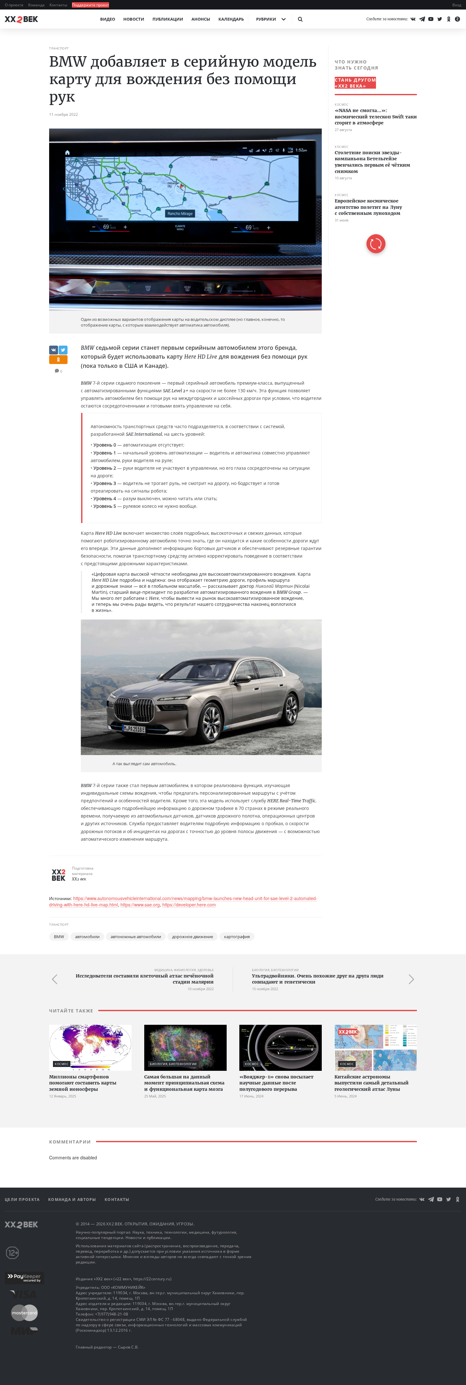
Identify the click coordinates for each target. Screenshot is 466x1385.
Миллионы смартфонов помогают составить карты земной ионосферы (82, 1083)
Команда (37, 5)
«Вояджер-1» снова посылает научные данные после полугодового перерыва (276, 1083)
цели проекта (23, 1199)
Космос (341, 105)
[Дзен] (457, 19)
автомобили (87, 936)
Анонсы (200, 19)
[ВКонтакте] (413, 19)
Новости (133, 19)
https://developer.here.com (189, 904)
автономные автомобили (136, 936)
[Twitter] (439, 19)
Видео (107, 19)
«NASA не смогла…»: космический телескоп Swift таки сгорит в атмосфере (376, 117)
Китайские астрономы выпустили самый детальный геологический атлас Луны (371, 1083)
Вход (456, 5)
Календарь (231, 19)
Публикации (167, 19)
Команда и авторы (73, 1199)
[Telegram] (422, 19)
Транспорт (59, 48)
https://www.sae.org (140, 904)
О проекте (14, 5)
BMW (59, 936)
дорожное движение (192, 936)
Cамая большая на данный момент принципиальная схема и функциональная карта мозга (184, 1083)
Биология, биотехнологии (275, 970)
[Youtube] (431, 19)
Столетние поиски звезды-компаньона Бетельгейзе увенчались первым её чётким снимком (372, 162)
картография (237, 936)
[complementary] (372, 156)
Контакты (58, 5)
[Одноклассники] (448, 19)
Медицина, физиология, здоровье (184, 970)
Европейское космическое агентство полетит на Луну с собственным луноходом (368, 207)
